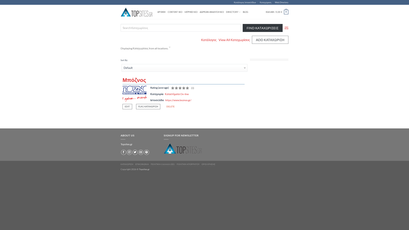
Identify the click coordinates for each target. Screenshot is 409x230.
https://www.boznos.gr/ (178, 100)
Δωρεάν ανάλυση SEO (212, 12)
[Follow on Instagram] (129, 152)
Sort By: (124, 60)
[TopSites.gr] (137, 12)
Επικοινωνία (142, 164)
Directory (232, 12)
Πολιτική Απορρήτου (188, 164)
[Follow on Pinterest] (146, 152)
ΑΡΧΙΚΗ (161, 12)
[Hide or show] (170, 48)
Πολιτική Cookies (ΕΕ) (163, 164)
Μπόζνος (134, 80)
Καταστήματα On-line (177, 94)
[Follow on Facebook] (123, 152)
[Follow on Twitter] (135, 152)
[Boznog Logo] (135, 93)
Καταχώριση (265, 2)
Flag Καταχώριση (148, 106)
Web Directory (281, 2)
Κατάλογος (209, 40)
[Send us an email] (140, 152)
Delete (170, 106)
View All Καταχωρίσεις (234, 40)
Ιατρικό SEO (191, 12)
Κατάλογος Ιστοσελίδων (245, 2)
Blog (245, 12)
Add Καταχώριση (270, 40)
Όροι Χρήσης (208, 164)
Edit (127, 106)
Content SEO (175, 12)
